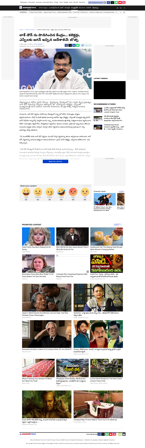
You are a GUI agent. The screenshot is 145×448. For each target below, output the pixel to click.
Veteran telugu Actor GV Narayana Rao (102, 12)
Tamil (61, 2)
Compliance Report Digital (99, 440)
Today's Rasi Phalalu (35, 12)
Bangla (66, 2)
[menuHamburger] (121, 8)
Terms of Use (45, 440)
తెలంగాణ (82, 7)
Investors (112, 440)
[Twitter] (112, 2)
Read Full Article (55, 161)
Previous (120, 12)
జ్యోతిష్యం (95, 7)
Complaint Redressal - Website (79, 440)
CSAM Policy (64, 440)
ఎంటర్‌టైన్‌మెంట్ (54, 7)
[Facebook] (108, 2)
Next (124, 12)
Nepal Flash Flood (50, 12)
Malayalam (23, 2)
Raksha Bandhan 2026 (64, 12)
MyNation (82, 2)
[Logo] (28, 8)
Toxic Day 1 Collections (80, 12)
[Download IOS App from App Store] (124, 434)
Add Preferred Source (96, 2)
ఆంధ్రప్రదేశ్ (74, 7)
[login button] (118, 8)
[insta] (124, 2)
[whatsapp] (116, 2)
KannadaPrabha (47, 2)
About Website (35, 440)
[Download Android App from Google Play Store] (120, 434)
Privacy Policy (55, 440)
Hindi (70, 2)
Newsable (31, 2)
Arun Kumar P (38, 44)
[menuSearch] (124, 8)
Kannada (39, 2)
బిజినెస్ (88, 7)
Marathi (75, 2)
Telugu (56, 2)
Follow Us (88, 45)
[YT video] (120, 2)
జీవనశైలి (67, 7)
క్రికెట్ (61, 7)
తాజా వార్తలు (43, 7)
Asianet (27, 434)
